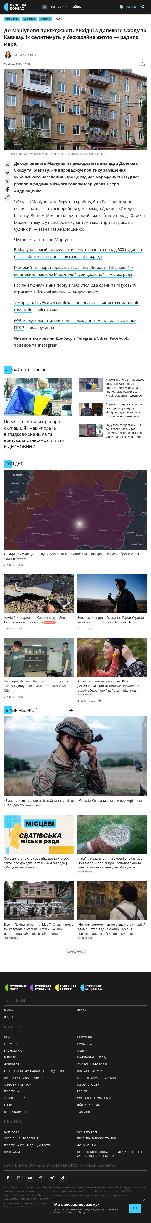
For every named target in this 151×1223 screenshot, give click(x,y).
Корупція (84, 1037)
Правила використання (96, 1138)
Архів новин (87, 1131)
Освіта (82, 1050)
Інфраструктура (89, 1071)
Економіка (13, 1050)
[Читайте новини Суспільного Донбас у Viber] (41, 1178)
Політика (11, 1091)
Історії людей (88, 1084)
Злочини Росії (16, 1098)
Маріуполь (12, 19)
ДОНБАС (45, 19)
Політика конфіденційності (27, 1145)
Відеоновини (15, 1112)
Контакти (12, 1131)
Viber (102, 338)
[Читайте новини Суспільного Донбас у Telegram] (52, 1178)
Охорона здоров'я (92, 1064)
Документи (86, 1145)
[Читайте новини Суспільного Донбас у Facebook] (8, 1178)
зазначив (47, 229)
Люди (82, 1010)
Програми (12, 1152)
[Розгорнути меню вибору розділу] (44, 7)
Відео (8, 1017)
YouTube (22, 345)
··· (106, 6)
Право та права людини (24, 1078)
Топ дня (83, 1112)
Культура (84, 1044)
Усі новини (59, 7)
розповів (23, 184)
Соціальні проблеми (94, 1098)
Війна (76, 7)
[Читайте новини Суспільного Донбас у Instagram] (19, 1178)
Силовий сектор (17, 1084)
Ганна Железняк (25, 54)
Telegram (86, 338)
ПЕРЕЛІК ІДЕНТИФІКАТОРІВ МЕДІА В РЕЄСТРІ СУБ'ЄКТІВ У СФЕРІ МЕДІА (109, 1153)
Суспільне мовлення (21, 1138)
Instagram (47, 345)
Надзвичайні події (92, 1057)
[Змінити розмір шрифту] (143, 64)
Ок (135, 1208)
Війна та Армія (89, 1105)
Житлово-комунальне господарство (34, 1071)
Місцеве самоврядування (98, 1078)
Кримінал (12, 1044)
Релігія (82, 1091)
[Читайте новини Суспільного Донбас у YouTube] (30, 1178)
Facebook (119, 338)
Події (59, 19)
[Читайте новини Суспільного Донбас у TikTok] (63, 1178)
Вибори (10, 1057)
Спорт (9, 1105)
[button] (7, 164)
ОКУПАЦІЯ (29, 19)
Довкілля (11, 1064)
